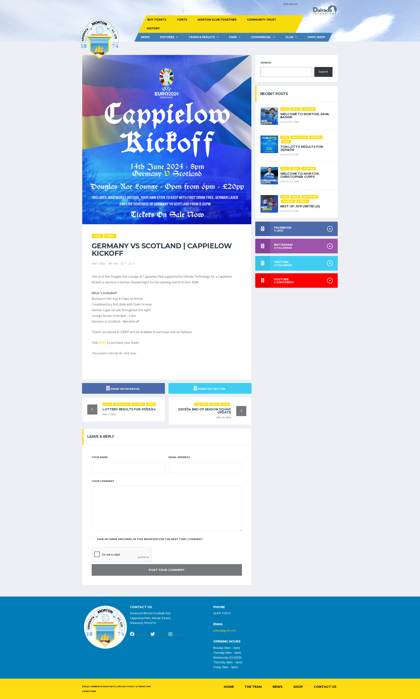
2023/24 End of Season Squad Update (204, 410)
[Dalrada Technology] (323, 11)
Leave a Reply (100, 436)
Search (266, 62)
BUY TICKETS (156, 19)
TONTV (182, 19)
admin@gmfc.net (224, 630)
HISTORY (153, 28)
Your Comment (103, 481)
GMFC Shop (316, 37)
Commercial (261, 37)
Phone (219, 607)
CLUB (289, 37)
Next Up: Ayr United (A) (300, 206)
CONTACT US (141, 607)
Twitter (160, 635)
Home (229, 687)
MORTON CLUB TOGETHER (217, 19)
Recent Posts (274, 94)
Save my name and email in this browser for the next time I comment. (150, 539)
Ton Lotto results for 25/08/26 (301, 148)
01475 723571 (222, 613)
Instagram (179, 635)
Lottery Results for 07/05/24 (129, 409)
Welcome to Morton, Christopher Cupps (299, 175)
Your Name (100, 457)
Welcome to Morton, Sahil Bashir (305, 115)
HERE (102, 343)
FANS (233, 37)
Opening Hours (226, 641)
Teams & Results (202, 37)
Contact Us (325, 687)
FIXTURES (167, 37)
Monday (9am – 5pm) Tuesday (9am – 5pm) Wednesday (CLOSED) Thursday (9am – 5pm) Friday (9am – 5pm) (227, 657)
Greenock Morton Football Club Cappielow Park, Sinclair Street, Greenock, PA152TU (150, 618)
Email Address (179, 457)
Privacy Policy (126, 686)
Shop (298, 687)
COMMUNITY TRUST (261, 19)
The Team (253, 687)
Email (218, 624)
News (145, 37)
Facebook (141, 635)
